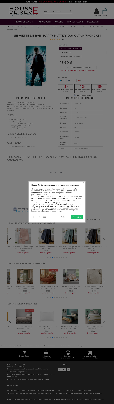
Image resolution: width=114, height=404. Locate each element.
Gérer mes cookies (41, 217)
